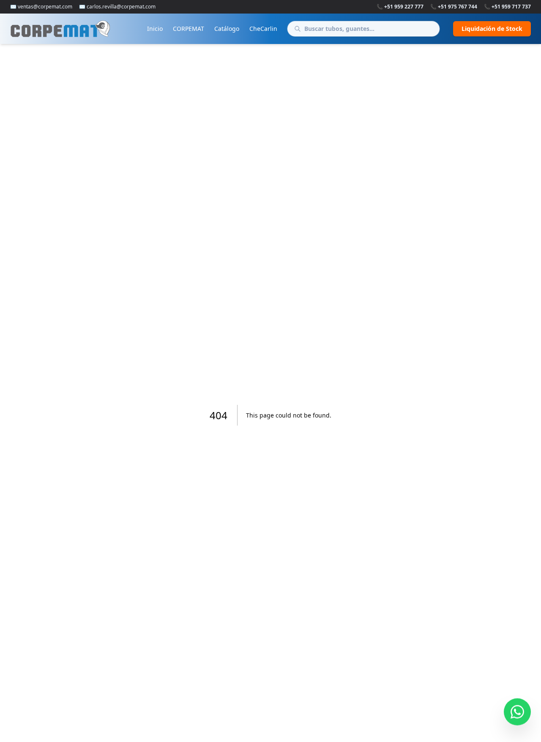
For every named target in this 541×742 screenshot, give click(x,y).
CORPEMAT (188, 29)
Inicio (155, 29)
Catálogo (226, 29)
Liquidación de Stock (492, 29)
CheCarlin (263, 29)
